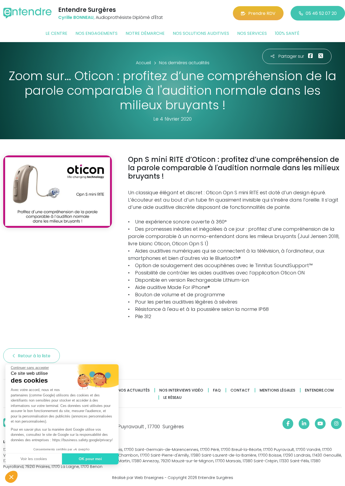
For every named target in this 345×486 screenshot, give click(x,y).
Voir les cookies (33, 459)
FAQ (217, 390)
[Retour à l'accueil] (27, 13)
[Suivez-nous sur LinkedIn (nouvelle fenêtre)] (304, 423)
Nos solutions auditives (201, 33)
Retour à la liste (34, 356)
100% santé (287, 33)
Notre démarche (145, 33)
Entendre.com (319, 390)
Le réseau (172, 397)
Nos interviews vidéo (181, 390)
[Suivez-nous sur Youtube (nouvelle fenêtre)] (320, 423)
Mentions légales (277, 390)
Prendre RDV (261, 13)
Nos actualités (134, 390)
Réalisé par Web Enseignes (138, 477)
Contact (240, 390)
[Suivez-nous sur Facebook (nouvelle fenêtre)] (287, 423)
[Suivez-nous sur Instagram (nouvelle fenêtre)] (336, 423)
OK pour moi (90, 459)
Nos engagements (96, 33)
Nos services (252, 33)
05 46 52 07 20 (321, 13)
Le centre (56, 33)
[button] (11, 476)
